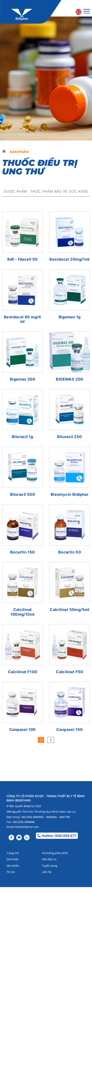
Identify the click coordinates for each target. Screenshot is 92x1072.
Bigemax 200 (22, 379)
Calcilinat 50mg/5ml (69, 609)
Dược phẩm (15, 191)
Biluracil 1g (22, 436)
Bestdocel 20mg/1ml (69, 259)
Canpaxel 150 (69, 729)
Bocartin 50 (69, 552)
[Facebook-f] (11, 837)
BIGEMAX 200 (69, 379)
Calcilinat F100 (22, 672)
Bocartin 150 (22, 552)
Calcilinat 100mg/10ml (22, 612)
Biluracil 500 (22, 494)
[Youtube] (19, 837)
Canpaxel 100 (22, 729)
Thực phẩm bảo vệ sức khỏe (59, 191)
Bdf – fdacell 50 (22, 259)
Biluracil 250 (69, 436)
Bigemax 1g (70, 317)
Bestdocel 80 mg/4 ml (22, 319)
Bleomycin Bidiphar (69, 494)
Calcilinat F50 (69, 672)
